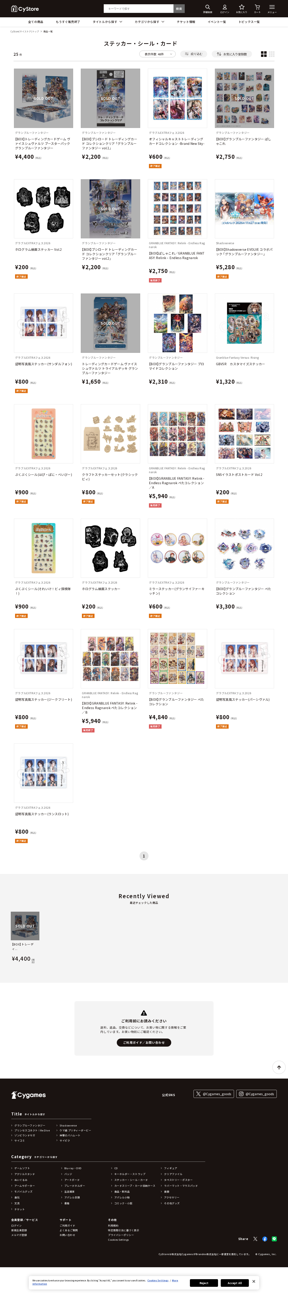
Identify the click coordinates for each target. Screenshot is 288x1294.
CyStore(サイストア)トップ (24, 31)
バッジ (68, 1174)
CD (116, 1168)
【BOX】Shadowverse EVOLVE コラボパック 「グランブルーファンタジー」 (244, 251)
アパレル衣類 (72, 1197)
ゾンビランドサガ (24, 1135)
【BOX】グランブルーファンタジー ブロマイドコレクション (176, 366)
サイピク (65, 1140)
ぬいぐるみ (20, 1180)
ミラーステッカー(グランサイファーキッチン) (177, 591)
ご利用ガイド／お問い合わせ (144, 1042)
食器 (166, 1191)
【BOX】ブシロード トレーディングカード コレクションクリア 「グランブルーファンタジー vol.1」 (109, 143)
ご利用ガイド (67, 1225)
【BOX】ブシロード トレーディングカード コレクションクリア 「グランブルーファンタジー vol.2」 (109, 254)
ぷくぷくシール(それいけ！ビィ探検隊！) (43, 591)
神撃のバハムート (70, 1135)
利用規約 (113, 1225)
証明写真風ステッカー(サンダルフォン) (43, 364)
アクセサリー (171, 1197)
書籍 (67, 1203)
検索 (179, 9)
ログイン (16, 1225)
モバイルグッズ (23, 1191)
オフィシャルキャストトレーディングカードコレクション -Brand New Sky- (177, 141)
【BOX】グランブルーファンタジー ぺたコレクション (243, 591)
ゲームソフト (22, 1168)
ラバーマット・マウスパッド (181, 1185)
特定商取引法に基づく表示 (123, 1230)
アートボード (72, 1180)
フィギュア (170, 1168)
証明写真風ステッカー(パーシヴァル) (243, 699)
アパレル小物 (122, 1197)
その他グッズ (172, 1203)
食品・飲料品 (122, 1191)
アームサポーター (24, 1185)
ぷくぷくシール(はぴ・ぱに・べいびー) (43, 474)
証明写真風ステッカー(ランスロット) (42, 814)
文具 (17, 1203)
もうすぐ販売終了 (68, 22)
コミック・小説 (123, 1203)
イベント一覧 (217, 22)
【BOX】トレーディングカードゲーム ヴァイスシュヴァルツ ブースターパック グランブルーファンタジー (42, 143)
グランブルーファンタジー (29, 1125)
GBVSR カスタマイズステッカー (240, 364)
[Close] (254, 1281)
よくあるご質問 (69, 1230)
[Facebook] (264, 1238)
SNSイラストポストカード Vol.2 (239, 474)
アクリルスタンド (24, 1174)
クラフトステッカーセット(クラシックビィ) (110, 476)
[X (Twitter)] (255, 1238)
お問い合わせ (67, 1235)
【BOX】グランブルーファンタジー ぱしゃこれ (243, 141)
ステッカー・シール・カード (131, 1180)
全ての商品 (35, 22)
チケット (19, 1209)
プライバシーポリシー (121, 1235)
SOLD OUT (43, 98)
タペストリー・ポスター (178, 1180)
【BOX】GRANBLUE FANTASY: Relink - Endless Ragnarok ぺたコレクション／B (109, 707)
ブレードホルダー (74, 1185)
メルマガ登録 (19, 1235)
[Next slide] (277, 938)
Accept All (235, 1283)
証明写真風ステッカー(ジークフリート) (43, 699)
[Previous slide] (10, 938)
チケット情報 (186, 22)
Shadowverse (68, 1125)
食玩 (17, 1197)
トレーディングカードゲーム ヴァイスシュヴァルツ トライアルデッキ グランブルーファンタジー (110, 368)
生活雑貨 (69, 1191)
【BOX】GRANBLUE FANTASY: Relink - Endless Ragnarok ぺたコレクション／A (177, 483)
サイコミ (19, 1140)
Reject (204, 1283)
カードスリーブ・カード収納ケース (134, 1185)
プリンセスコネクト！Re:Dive (32, 1130)
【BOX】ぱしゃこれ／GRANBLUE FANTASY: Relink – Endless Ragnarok (177, 255)
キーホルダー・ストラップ (130, 1174)
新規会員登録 (19, 1230)
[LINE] (274, 1238)
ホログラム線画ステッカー (101, 589)
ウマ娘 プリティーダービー (75, 1130)
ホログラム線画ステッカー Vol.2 (38, 249)
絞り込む (196, 54)
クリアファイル (173, 1174)
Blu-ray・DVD (73, 1168)
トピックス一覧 (249, 22)
